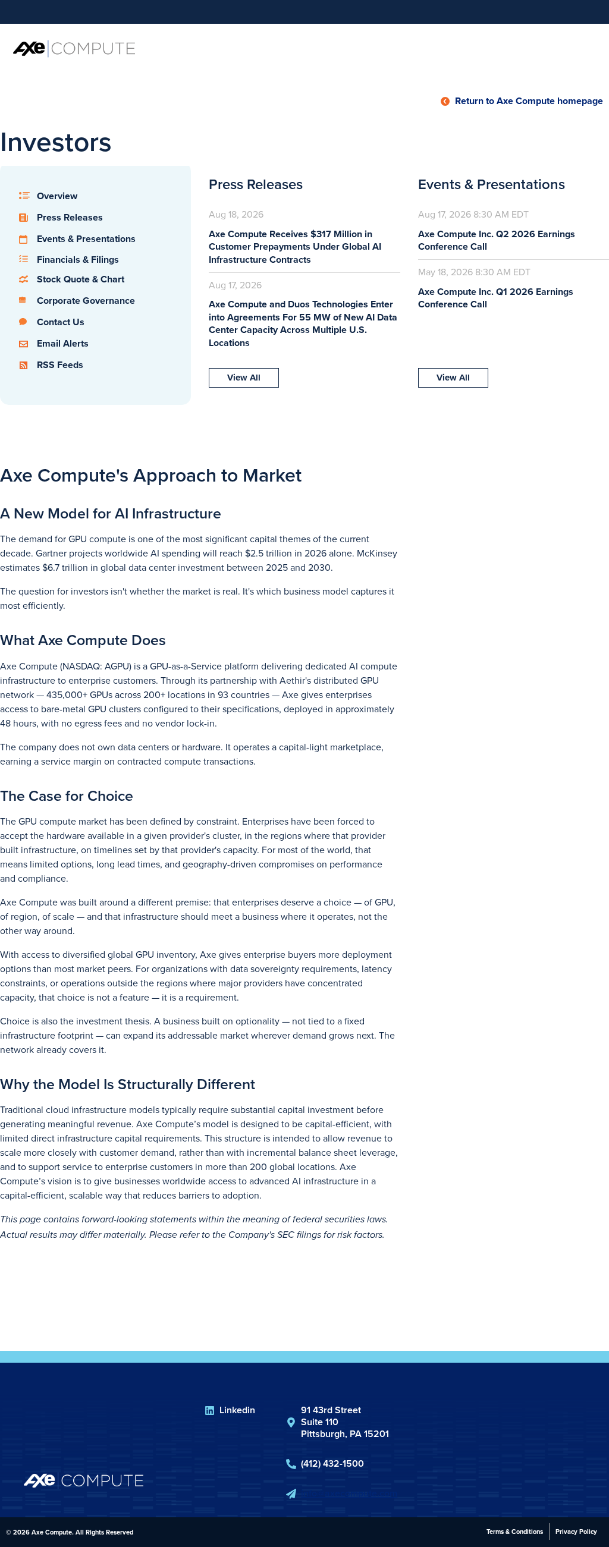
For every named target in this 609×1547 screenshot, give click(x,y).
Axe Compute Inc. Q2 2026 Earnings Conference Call (496, 240)
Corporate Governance (86, 300)
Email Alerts (63, 343)
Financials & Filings (78, 259)
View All (243, 377)
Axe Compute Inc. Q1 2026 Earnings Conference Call (495, 298)
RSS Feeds (60, 365)
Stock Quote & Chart (80, 279)
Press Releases (70, 217)
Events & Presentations (86, 239)
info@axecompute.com (349, 1493)
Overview (57, 196)
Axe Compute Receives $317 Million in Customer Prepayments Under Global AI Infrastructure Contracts (295, 246)
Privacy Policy (576, 1531)
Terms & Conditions (514, 1531)
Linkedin (237, 1410)
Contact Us (60, 322)
